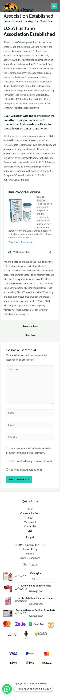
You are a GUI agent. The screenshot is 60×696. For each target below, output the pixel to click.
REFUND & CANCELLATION (30, 544)
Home (30, 509)
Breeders (25, 283)
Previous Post (30, 326)
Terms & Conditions (30, 558)
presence (9, 149)
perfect (8, 153)
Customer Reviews (30, 513)
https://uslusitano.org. (17, 179)
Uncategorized (31, 21)
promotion (40, 115)
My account (30, 522)
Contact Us (30, 526)
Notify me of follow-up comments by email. (31, 461)
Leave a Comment (13, 21)
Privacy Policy (30, 549)
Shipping (30, 553)
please (15, 261)
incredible (27, 158)
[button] (7, 689)
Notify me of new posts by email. (25, 469)
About (30, 517)
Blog (30, 530)
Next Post (30, 335)
